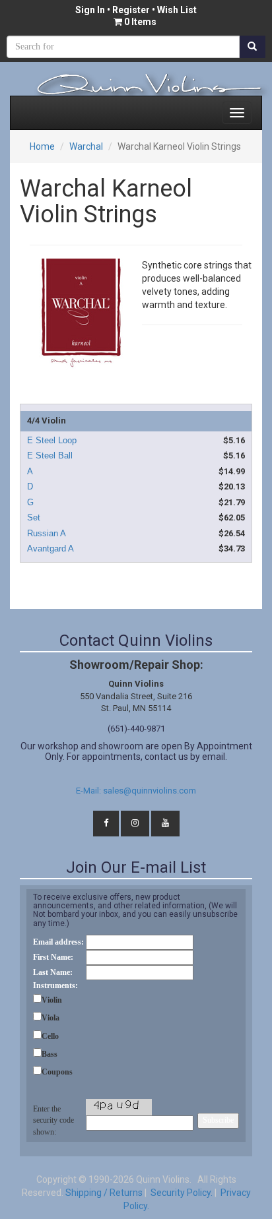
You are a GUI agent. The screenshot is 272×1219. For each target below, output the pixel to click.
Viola (50, 1017)
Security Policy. (181, 1192)
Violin (52, 1000)
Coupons (57, 1072)
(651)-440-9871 (136, 729)
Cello (50, 1036)
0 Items (140, 21)
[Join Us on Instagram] (135, 823)
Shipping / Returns (104, 1192)
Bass (49, 1054)
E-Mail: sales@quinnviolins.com (136, 791)
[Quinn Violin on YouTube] (165, 823)
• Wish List (173, 10)
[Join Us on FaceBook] (106, 823)
